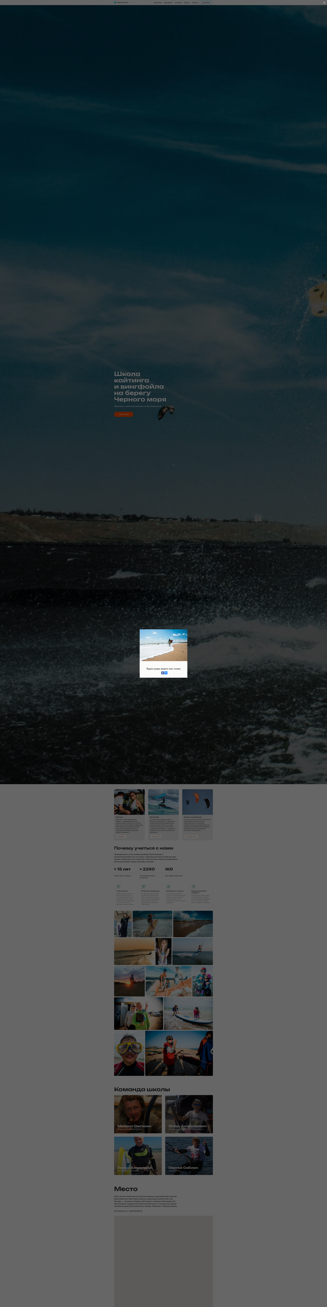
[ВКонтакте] (166, 672)
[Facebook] (162, 672)
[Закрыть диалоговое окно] (324, 3)
